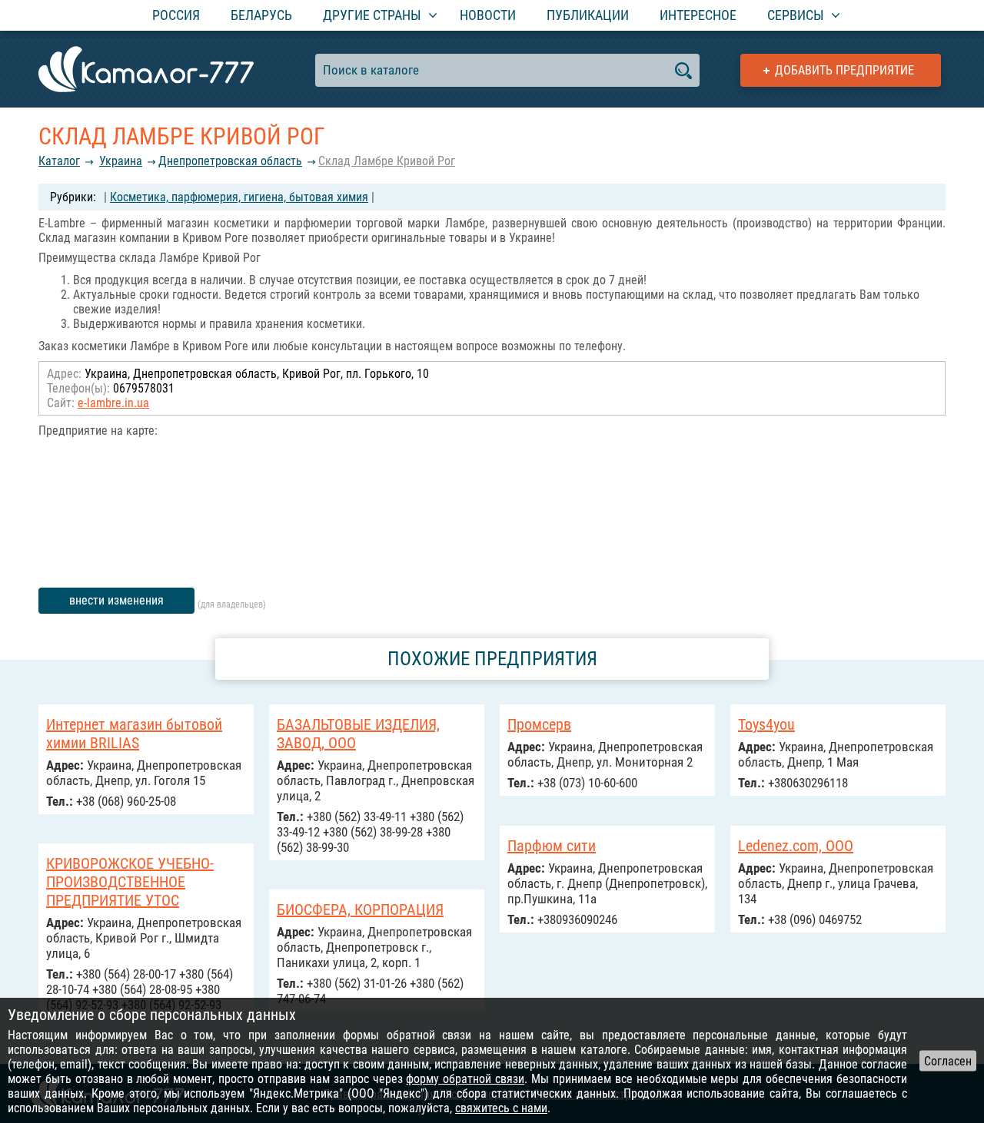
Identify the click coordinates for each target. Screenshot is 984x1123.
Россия (176, 15)
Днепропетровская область (230, 161)
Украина (120, 161)
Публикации (588, 15)
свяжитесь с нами (501, 1108)
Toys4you (766, 724)
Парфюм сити (551, 845)
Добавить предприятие (844, 70)
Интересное (698, 15)
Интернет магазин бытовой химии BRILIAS (134, 733)
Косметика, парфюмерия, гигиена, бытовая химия (239, 197)
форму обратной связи (465, 1079)
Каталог (59, 161)
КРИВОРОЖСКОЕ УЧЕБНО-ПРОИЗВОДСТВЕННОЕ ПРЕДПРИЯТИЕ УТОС (130, 881)
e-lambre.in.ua (113, 403)
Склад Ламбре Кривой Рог (386, 161)
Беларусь (261, 15)
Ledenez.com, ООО (795, 845)
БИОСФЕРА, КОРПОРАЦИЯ (360, 909)
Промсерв (539, 724)
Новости (488, 15)
